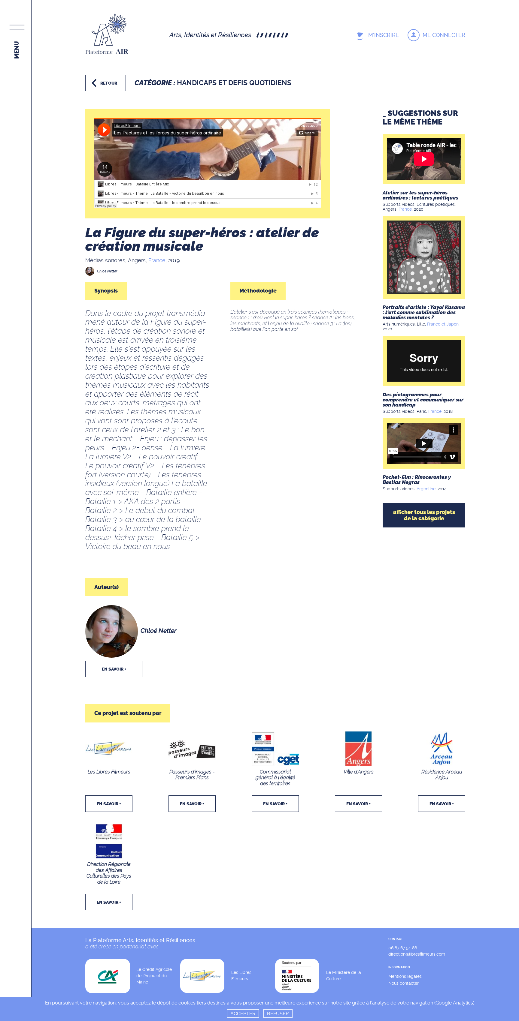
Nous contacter (403, 983)
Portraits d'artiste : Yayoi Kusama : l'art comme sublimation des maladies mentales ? (424, 312)
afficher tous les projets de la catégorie (424, 515)
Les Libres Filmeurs (109, 772)
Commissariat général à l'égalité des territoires (275, 777)
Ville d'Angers (359, 772)
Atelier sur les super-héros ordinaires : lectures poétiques (420, 195)
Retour (108, 83)
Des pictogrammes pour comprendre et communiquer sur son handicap (423, 400)
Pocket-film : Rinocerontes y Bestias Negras (417, 479)
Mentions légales (405, 976)
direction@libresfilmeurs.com (416, 954)
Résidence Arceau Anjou (441, 775)
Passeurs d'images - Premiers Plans (192, 775)
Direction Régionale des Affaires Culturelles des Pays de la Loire (108, 873)
